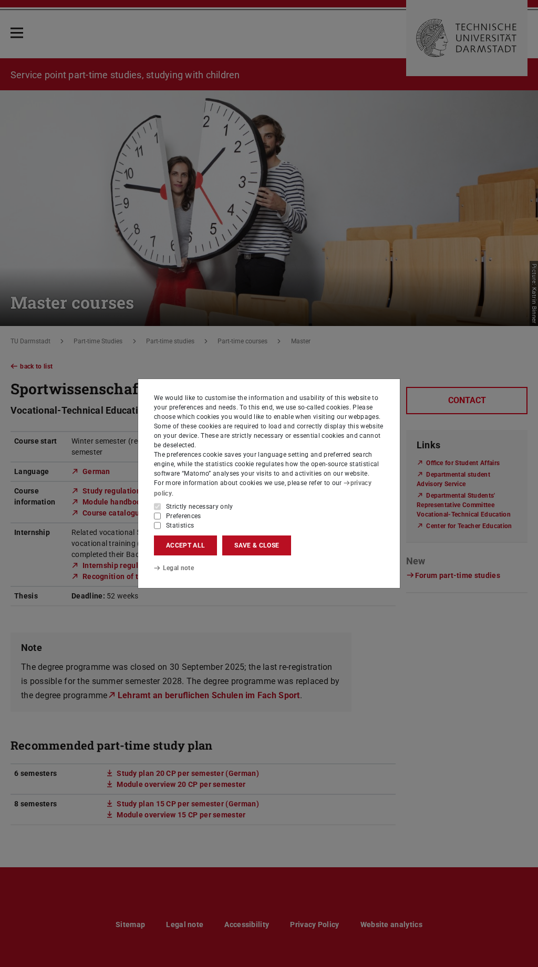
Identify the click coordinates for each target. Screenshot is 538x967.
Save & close (256, 545)
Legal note (178, 568)
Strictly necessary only (199, 506)
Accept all (185, 545)
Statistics (180, 525)
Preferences (183, 516)
